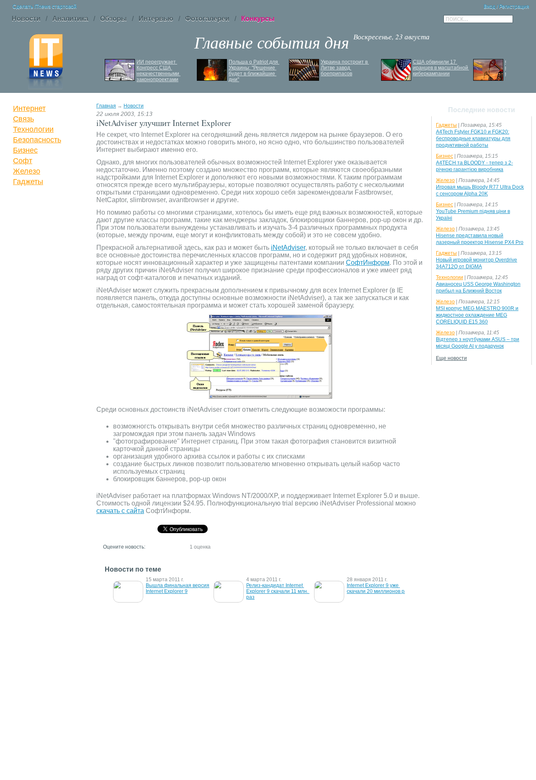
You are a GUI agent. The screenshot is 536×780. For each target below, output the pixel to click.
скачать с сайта (120, 510)
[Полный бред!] (151, 546)
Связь (23, 119)
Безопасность (37, 140)
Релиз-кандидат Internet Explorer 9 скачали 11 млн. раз (277, 591)
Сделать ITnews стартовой (45, 7)
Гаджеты (28, 181)
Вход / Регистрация (506, 7)
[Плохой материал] (159, 546)
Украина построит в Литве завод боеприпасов (345, 68)
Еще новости (451, 358)
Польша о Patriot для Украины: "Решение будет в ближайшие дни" (254, 70)
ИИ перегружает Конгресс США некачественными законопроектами (158, 70)
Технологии (33, 129)
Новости (134, 106)
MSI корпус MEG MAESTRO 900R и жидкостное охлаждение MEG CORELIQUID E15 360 (477, 315)
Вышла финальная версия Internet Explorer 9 (178, 588)
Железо (26, 171)
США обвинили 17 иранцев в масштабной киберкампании (441, 68)
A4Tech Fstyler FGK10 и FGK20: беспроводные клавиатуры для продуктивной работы (473, 138)
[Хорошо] (174, 546)
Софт (22, 161)
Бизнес (25, 150)
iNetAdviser (288, 247)
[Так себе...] (166, 546)
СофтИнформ (367, 262)
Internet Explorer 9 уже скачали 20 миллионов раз (378, 588)
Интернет (29, 108)
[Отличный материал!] (182, 546)
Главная (106, 106)
